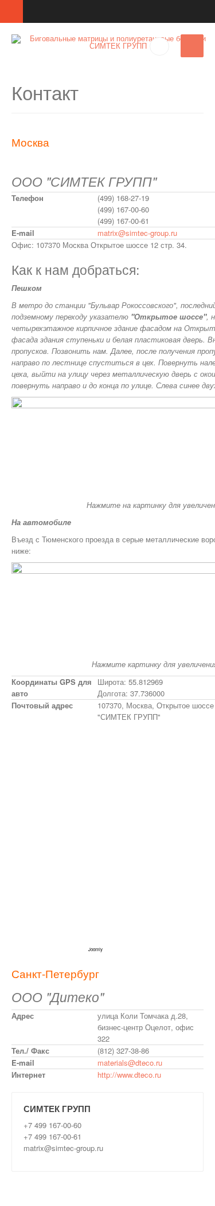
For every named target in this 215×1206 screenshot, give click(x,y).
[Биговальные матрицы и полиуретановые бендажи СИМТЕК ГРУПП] (113, 41)
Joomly (95, 949)
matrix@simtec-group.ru (137, 232)
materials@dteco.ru (129, 1062)
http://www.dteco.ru (129, 1074)
